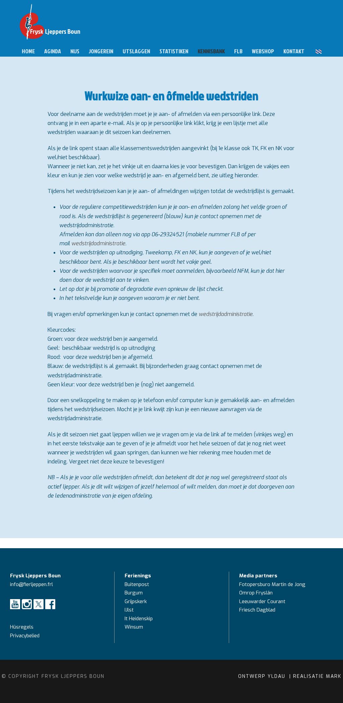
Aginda (52, 51)
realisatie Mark (317, 676)
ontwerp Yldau (262, 676)
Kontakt (293, 51)
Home (28, 51)
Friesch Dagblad (258, 609)
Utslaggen (136, 51)
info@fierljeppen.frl (31, 584)
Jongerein (101, 51)
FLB (238, 51)
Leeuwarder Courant (263, 601)
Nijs (74, 51)
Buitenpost (137, 584)
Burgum (134, 592)
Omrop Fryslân (256, 592)
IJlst (129, 609)
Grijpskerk (136, 601)
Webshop (263, 51)
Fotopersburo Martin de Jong (272, 584)
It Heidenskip (139, 618)
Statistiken (173, 51)
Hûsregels (21, 627)
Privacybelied (25, 635)
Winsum (134, 627)
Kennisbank (211, 51)
